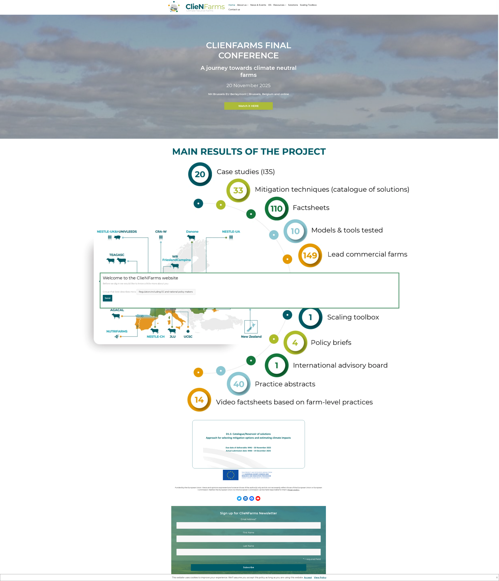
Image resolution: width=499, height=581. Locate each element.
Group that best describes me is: (120, 292)
